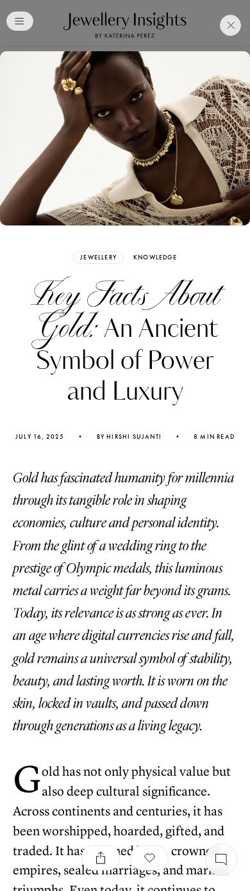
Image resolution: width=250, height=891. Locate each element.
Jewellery (98, 257)
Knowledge (155, 257)
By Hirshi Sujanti (129, 437)
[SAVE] (149, 858)
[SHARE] (100, 858)
